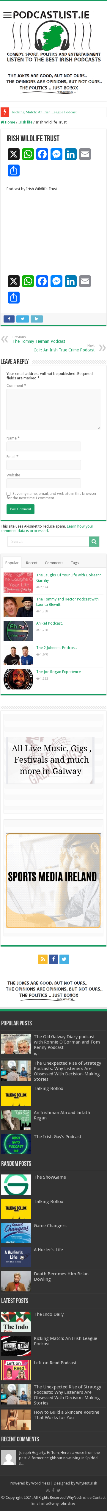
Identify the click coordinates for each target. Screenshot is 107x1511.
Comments (54, 563)
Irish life (25, 122)
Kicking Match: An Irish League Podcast (44, 112)
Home (9, 122)
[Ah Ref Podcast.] (18, 631)
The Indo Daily (49, 1314)
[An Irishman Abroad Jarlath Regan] (16, 1120)
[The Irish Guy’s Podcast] (16, 1144)
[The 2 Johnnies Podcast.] (18, 655)
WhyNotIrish (86, 1483)
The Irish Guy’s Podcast (57, 1136)
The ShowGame (50, 1177)
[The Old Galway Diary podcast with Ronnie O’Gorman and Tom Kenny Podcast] (16, 1044)
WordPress (40, 1483)
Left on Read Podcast (55, 1362)
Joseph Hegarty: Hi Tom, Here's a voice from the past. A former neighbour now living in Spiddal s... (59, 1457)
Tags (75, 563)
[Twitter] (64, 959)
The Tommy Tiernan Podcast (38, 339)
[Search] (94, 541)
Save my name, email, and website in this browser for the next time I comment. (52, 495)
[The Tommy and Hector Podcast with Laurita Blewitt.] (18, 607)
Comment (16, 385)
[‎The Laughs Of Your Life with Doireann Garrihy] (18, 583)
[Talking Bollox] (16, 1096)
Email (12, 456)
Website (13, 475)
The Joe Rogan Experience (58, 672)
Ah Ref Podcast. (49, 623)
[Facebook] (53, 959)
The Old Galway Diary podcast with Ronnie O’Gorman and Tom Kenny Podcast (67, 1042)
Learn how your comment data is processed (47, 528)
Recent (31, 563)
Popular (12, 563)
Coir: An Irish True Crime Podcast (64, 348)
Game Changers (50, 1225)
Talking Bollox (48, 1088)
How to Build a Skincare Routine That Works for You (66, 1415)
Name (13, 438)
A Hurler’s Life (48, 1249)
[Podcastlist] (53, 36)
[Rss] (43, 959)
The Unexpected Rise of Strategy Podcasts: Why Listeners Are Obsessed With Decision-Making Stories (67, 1071)
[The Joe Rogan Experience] (18, 679)
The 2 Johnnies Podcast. (56, 647)
